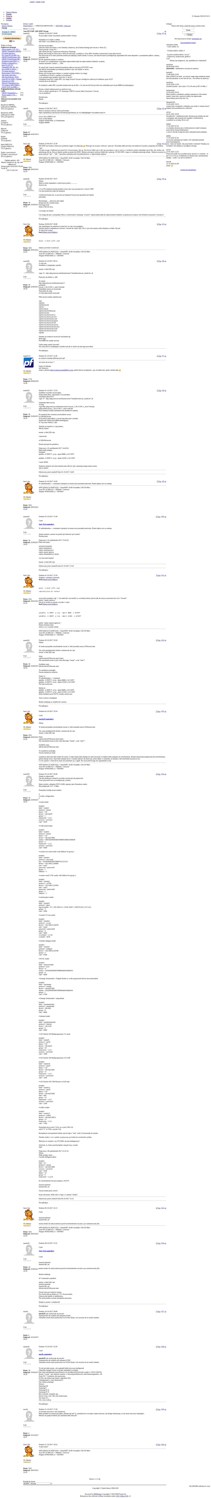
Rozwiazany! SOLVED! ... (11, 73)
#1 (163, 33)
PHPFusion (98, 1494)
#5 (163, 224)
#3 (163, 144)
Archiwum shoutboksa (188, 170)
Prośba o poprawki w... (10, 63)
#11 (162, 575)
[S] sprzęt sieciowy (8, 53)
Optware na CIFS (8, 81)
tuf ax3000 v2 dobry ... (10, 69)
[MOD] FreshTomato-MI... (11, 59)
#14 (162, 774)
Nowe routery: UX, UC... (11, 49)
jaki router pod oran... (9, 75)
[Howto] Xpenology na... (10, 83)
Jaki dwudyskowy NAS (10, 77)
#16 (162, 1243)
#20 (162, 1444)
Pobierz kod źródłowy (50, 232)
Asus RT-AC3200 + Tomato (12, 79)
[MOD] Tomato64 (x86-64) (11, 51)
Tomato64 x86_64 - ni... (10, 67)
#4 (163, 179)
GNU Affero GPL (122, 1496)
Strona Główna (7, 26)
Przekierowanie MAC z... (11, 61)
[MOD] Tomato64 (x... (10, 93)
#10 (162, 516)
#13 (162, 711)
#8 (163, 390)
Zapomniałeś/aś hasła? (188, 43)
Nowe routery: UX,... (9, 95)
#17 (162, 1311)
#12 (162, 640)
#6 (163, 261)
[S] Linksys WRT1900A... (11, 85)
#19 (162, 1409)
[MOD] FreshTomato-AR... (11, 57)
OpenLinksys (28, 26)
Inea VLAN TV (7, 65)
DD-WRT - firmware (63, 26)
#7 (163, 356)
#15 (162, 1208)
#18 (162, 1347)
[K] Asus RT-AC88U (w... (11, 55)
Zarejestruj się (197, 39)
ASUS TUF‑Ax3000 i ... (10, 87)
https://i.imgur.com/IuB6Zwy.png (61, 370)
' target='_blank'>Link (37, 2)
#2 (163, 108)
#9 (163, 481)
